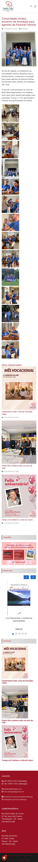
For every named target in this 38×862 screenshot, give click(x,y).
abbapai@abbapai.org (13, 789)
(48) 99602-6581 (10, 781)
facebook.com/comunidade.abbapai (18, 797)
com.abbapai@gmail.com (14, 792)
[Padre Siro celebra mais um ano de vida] (19, 442)
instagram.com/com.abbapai (15, 799)
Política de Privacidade (13, 855)
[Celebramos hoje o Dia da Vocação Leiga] (19, 388)
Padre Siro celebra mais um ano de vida (17, 721)
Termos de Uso (27, 855)
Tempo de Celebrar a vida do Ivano (17, 520)
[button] (4, 7)
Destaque (24, 29)
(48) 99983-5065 (11, 784)
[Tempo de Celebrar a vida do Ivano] (19, 496)
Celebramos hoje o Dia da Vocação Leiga (17, 682)
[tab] (25, 633)
